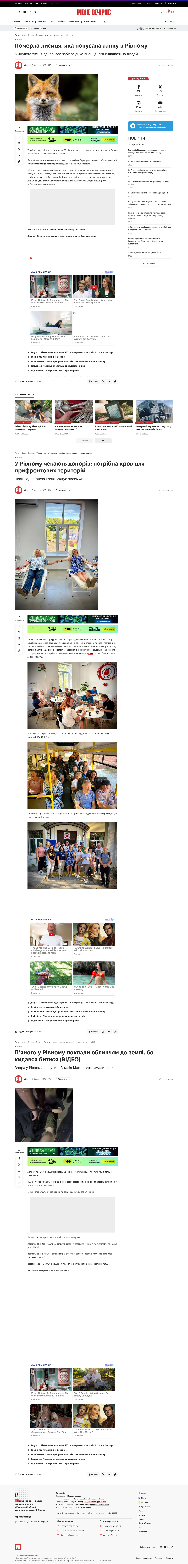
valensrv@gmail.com (95, 1499)
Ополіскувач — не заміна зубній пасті (144, 252)
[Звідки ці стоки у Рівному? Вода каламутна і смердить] (33, 411)
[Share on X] (19, 143)
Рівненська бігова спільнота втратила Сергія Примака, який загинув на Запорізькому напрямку (147, 215)
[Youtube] (160, 106)
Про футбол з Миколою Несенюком (160, 28)
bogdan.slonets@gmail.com (95, 1502)
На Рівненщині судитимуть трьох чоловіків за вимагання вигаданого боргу (67, 361)
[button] (162, 12)
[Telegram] (35, 12)
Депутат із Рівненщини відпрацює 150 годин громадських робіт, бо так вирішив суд (72, 352)
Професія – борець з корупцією (43, 28)
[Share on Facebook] (19, 137)
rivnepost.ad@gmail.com (85, 1507)
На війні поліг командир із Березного (49, 357)
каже (90, 653)
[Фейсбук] (14, 12)
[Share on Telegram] (19, 155)
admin (26, 65)
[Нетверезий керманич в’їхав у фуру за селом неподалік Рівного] (154, 411)
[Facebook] (138, 90)
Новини (20, 39)
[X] (19, 12)
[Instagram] (138, 106)
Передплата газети (154, 3)
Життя (59, 422)
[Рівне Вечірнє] (18, 1547)
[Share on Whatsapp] (19, 149)
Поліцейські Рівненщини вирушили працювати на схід (57, 366)
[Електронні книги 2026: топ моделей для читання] (114, 411)
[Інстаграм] (30, 12)
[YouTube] (25, 12)
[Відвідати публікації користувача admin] (18, 65)
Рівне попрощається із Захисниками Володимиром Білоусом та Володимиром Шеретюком (146, 241)
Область (149, 422)
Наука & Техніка (103, 422)
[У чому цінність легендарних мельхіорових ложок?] (74, 411)
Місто (27, 422)
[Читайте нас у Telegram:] (132, 126)
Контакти (172, 3)
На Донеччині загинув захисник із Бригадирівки (54, 370)
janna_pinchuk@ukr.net (99, 1504)
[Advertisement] (72, 207)
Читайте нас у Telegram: (149, 124)
